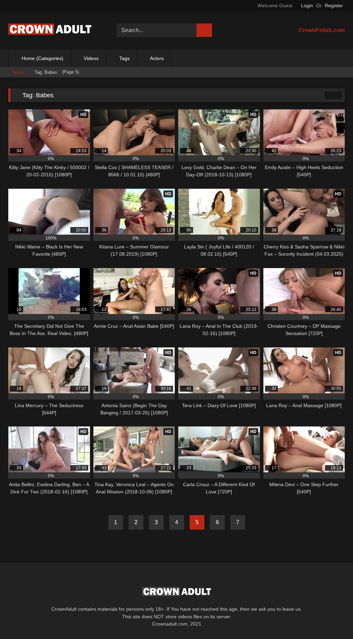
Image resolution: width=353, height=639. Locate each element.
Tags (124, 58)
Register (334, 5)
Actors (157, 58)
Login (307, 5)
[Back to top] (332, 618)
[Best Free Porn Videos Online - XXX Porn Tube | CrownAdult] (54, 30)
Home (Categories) (42, 58)
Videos (91, 58)
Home (18, 72)
